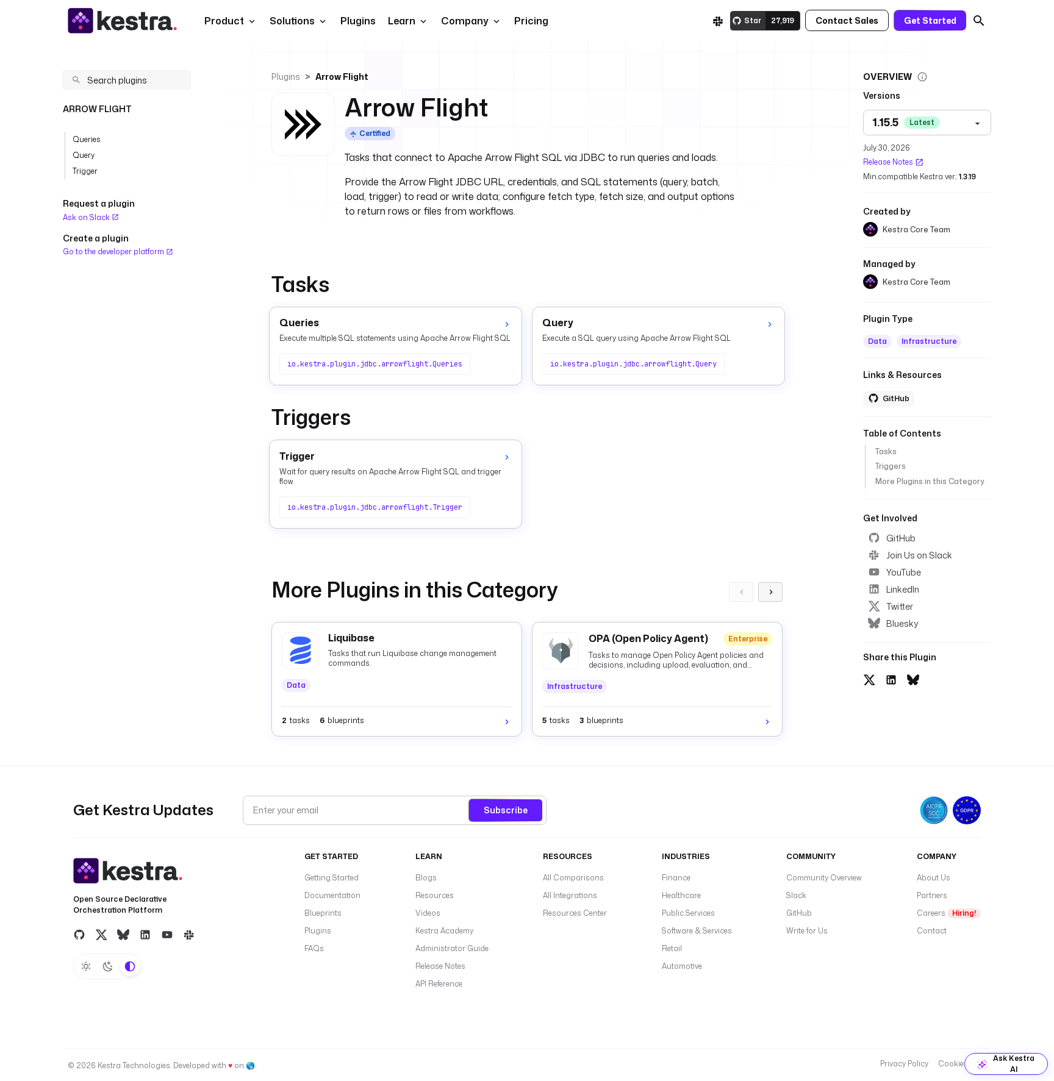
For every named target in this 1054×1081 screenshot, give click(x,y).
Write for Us (807, 931)
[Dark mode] (108, 966)
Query (84, 155)
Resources (434, 895)
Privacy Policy (904, 1063)
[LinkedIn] (145, 934)
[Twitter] (101, 934)
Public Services (688, 913)
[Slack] (718, 20)
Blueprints (323, 913)
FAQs (314, 948)
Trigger (85, 171)
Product (224, 20)
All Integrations (570, 895)
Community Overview (824, 877)
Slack (796, 895)
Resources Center (575, 913)
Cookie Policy (962, 1063)
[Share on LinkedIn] (891, 678)
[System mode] (130, 966)
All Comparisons (573, 877)
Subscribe (506, 810)
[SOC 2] (934, 810)
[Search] (979, 21)
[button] (357, 21)
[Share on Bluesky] (913, 678)
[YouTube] (167, 934)
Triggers (890, 466)
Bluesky (902, 623)
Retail (672, 948)
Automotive (682, 966)
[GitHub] (79, 934)
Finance (676, 877)
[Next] (770, 592)
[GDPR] (967, 810)
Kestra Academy (444, 931)
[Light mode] (86, 966)
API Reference (438, 984)
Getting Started (331, 877)
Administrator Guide (452, 948)
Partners (932, 895)
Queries (87, 139)
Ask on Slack (87, 217)
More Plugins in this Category (929, 481)
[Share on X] (869, 678)
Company (465, 20)
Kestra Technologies (134, 1065)
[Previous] (741, 592)
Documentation (332, 895)
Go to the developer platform (114, 251)
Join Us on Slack (919, 554)
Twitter (899, 606)
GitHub (901, 537)
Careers (946, 913)
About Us (933, 877)
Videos (427, 913)
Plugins (285, 76)
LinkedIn (902, 588)
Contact (932, 931)
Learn (401, 20)
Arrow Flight (341, 76)
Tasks (886, 451)
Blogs (426, 877)
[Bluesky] (123, 934)
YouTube (903, 571)
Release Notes (888, 162)
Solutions (292, 20)
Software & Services (697, 931)
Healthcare (681, 895)
